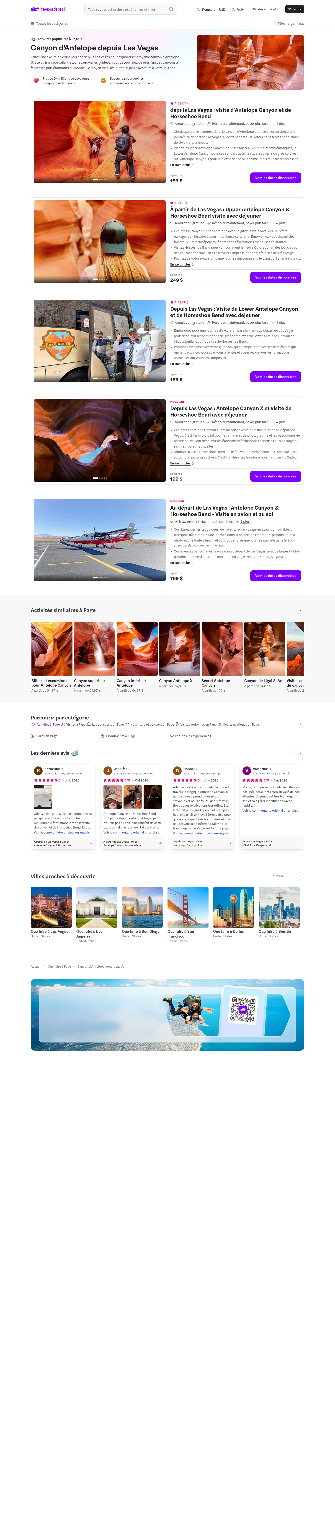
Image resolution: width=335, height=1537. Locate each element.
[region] (100, 142)
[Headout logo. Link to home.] (48, 9)
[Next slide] (300, 609)
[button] (49, 23)
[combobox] (131, 9)
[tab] (45, 724)
